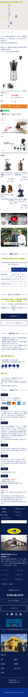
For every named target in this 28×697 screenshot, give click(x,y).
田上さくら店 (17, 668)
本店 (2, 659)
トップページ (3, 31)
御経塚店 (16, 663)
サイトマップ (18, 511)
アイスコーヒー (6, 579)
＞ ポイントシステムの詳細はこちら (14, 323)
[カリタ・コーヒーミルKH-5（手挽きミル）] (20, 164)
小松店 (2, 672)
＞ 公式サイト (14, 608)
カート (9, 26)
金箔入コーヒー (20, 574)
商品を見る (12, 203)
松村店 (2, 668)
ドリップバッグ (6, 574)
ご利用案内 (10, 590)
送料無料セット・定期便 (7, 584)
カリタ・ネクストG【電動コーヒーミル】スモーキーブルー (20, 201)
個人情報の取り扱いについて (14, 680)
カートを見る (4, 514)
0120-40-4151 (15, 595)
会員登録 (4, 508)
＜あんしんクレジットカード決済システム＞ (11, 400)
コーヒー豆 (5, 570)
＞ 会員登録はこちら (14, 316)
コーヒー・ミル (9, 31)
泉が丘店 (3, 663)
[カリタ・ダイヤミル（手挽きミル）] (7, 188)
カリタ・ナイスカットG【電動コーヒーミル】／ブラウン (7, 174)
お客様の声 (4, 511)
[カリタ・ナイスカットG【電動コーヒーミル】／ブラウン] (7, 164)
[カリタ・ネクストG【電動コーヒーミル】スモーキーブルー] (20, 190)
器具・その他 (19, 579)
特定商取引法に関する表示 (14, 682)
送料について (18, 590)
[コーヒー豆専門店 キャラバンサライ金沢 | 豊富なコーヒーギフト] (2, 16)
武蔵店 (15, 659)
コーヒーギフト (20, 570)
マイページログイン (6, 518)
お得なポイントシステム (20, 508)
